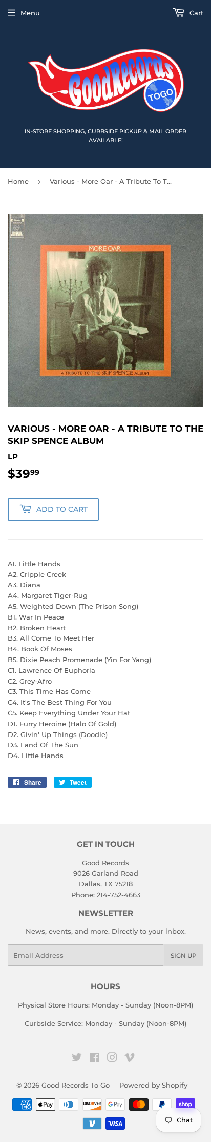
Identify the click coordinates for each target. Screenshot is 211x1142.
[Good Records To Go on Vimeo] (129, 1059)
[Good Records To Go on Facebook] (94, 1059)
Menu (30, 13)
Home (18, 181)
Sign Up (184, 955)
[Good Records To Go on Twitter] (77, 1059)
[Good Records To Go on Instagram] (112, 1059)
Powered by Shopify (153, 1085)
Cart (195, 13)
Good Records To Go (75, 1085)
